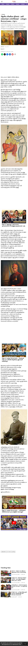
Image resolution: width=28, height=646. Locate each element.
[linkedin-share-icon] (10, 55)
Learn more (18, 644)
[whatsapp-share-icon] (2, 55)
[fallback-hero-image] (6, 573)
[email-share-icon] (12, 55)
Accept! (25, 644)
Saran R (2, 49)
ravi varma (9, 551)
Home (3, 4)
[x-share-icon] (5, 55)
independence (3, 551)
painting (13, 551)
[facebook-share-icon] (7, 55)
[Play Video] (14, 522)
